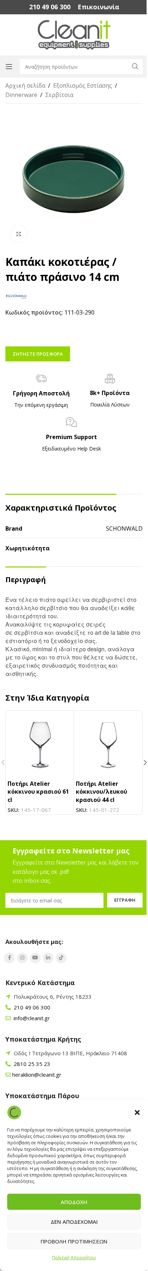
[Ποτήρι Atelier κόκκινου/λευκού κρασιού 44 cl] (108, 744)
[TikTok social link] (61, 958)
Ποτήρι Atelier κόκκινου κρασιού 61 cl (38, 792)
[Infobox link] (49, 7)
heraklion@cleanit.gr (36, 1074)
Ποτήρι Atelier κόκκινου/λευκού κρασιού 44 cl (101, 792)
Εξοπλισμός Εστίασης (82, 85)
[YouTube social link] (35, 958)
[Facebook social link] (9, 958)
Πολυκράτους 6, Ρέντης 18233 (53, 996)
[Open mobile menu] (9, 66)
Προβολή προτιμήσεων (74, 1241)
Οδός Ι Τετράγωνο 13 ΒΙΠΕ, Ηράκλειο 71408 (70, 1053)
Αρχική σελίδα (25, 85)
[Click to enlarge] (19, 234)
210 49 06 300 (31, 1007)
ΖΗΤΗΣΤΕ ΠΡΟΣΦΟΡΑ (38, 354)
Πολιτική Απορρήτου (74, 1258)
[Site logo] (74, 34)
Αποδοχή (74, 1202)
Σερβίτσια (59, 95)
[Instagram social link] (22, 958)
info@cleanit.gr (31, 1018)
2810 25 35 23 (31, 1063)
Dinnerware (21, 95)
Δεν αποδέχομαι (74, 1221)
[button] (137, 1112)
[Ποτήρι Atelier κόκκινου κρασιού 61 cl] (40, 744)
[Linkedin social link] (48, 958)
